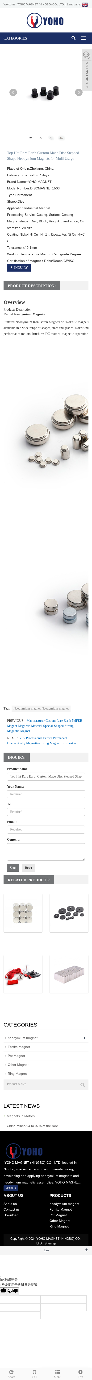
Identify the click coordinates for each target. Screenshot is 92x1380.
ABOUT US (14, 1196)
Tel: (10, 804)
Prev (13, 92)
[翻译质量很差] (13, 1291)
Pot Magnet (16, 1056)
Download (11, 1215)
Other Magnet (18, 1065)
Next (79, 92)
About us (10, 1204)
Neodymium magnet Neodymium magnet (41, 708)
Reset (28, 868)
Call (34, 1377)
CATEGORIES (15, 38)
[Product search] (82, 1085)
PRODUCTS (60, 1196)
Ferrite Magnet (19, 1047)
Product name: (18, 769)
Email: (12, 822)
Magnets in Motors (21, 1116)
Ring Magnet (17, 1073)
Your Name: (15, 786)
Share (11, 1377)
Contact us (12, 1209)
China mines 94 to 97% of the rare (32, 1126)
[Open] (87, 70)
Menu (57, 1377)
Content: (13, 839)
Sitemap (50, 1243)
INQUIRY (20, 267)
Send (13, 868)
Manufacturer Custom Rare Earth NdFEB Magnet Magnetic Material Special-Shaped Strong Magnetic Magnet (44, 726)
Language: (74, 4)
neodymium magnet (23, 1038)
